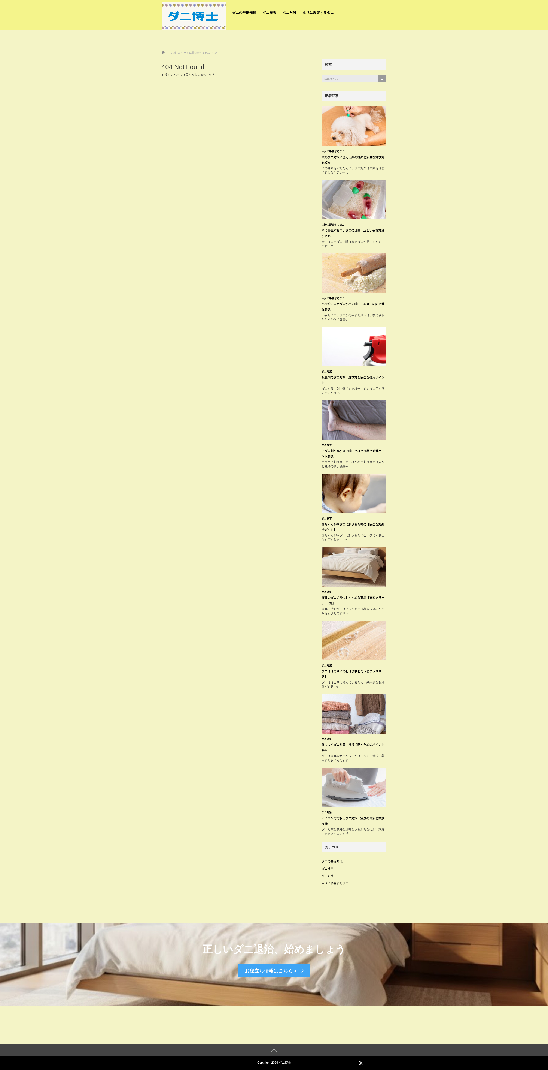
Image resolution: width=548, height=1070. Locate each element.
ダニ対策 (289, 12)
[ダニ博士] (194, 15)
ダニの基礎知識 (244, 12)
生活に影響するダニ (318, 12)
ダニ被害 (269, 12)
